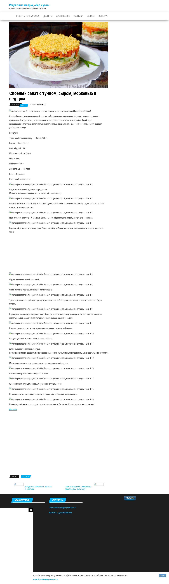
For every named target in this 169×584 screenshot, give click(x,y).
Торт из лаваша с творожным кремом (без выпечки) (78, 487)
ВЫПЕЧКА (102, 16)
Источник (13, 409)
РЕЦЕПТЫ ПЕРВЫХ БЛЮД (27, 16)
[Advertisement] (16, 546)
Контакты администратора (60, 512)
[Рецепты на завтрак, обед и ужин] (10, 16)
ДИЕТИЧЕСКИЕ (63, 16)
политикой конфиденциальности (44, 579)
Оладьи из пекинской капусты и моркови (38, 487)
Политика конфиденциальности (62, 507)
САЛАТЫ (91, 16)
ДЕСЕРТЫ (47, 16)
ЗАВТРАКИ (78, 16)
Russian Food (40, 104)
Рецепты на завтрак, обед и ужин (29, 5)
